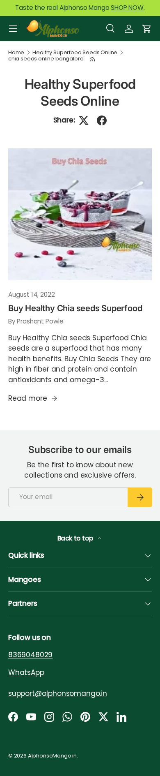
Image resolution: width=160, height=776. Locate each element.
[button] (147, 29)
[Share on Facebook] (102, 120)
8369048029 (30, 655)
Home (16, 52)
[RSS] (93, 59)
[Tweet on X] (84, 120)
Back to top (76, 538)
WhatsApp (26, 672)
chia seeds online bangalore (45, 59)
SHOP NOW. (127, 7)
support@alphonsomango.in (57, 693)
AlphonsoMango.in (52, 755)
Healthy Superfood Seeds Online (74, 52)
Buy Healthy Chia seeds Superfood (75, 308)
